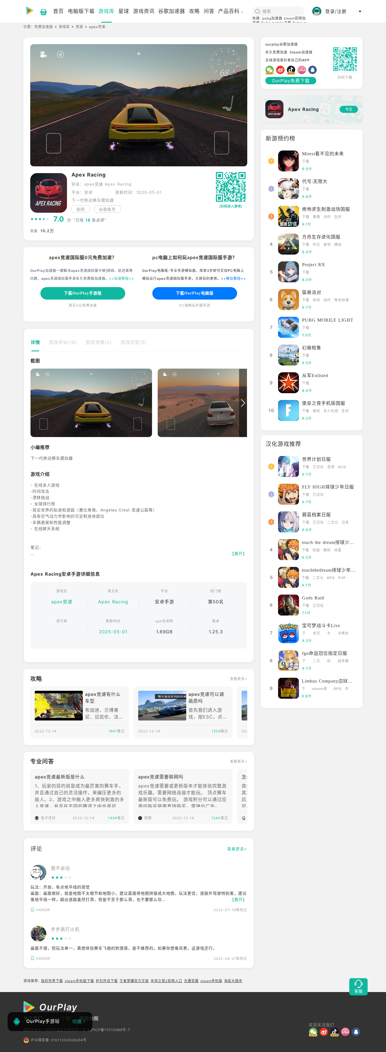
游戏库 (64, 27)
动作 (327, 217)
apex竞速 (61, 601)
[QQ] (313, 70)
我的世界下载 (52, 981)
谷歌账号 (107, 209)
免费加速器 (43, 27)
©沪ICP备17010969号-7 (108, 1030)
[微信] (270, 70)
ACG (342, 467)
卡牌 (329, 633)
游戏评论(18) (63, 342)
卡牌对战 (343, 633)
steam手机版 (211, 981)
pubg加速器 (272, 18)
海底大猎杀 (233, 981)
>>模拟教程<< (233, 278)
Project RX (313, 264)
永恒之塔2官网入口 (166, 981)
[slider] (40, 219)
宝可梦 (316, 633)
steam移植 (319, 689)
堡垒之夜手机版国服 (323, 403)
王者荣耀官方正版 (134, 981)
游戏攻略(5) (99, 342)
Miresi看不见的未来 (323, 153)
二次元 (332, 522)
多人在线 (331, 411)
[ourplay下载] (41, 11)
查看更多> (238, 679)
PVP (342, 578)
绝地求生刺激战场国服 (326, 209)
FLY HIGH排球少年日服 (328, 487)
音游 (331, 467)
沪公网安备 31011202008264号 (59, 1040)
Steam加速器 (301, 52)
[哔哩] (303, 70)
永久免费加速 (276, 52)
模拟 (338, 244)
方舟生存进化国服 (321, 237)
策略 (316, 217)
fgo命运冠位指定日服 (324, 653)
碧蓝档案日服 (316, 514)
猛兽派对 (311, 292)
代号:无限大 (315, 181)
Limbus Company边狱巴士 (329, 681)
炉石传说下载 (107, 981)
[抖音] (292, 70)
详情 (35, 342)
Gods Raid (313, 597)
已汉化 (318, 467)
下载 (305, 161)
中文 (316, 244)
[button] (34, 403)
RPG (331, 578)
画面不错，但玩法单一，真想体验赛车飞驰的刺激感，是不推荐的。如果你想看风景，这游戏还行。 (124, 948)
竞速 (79, 27)
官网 (80, 209)
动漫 (337, 550)
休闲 (316, 300)
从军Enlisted (315, 375)
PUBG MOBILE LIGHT (328, 320)
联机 (327, 244)
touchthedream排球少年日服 (331, 570)
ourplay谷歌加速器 (281, 44)
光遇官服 (191, 981)
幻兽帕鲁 (311, 347)
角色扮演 (341, 300)
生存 (338, 217)
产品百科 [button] (229, 11)
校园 (316, 550)
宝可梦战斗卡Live (321, 625)
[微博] (281, 70)
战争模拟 (343, 661)
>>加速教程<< (121, 278)
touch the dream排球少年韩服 (333, 542)
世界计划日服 (316, 459)
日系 (345, 522)
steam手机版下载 (79, 981)
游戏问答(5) (133, 342)
